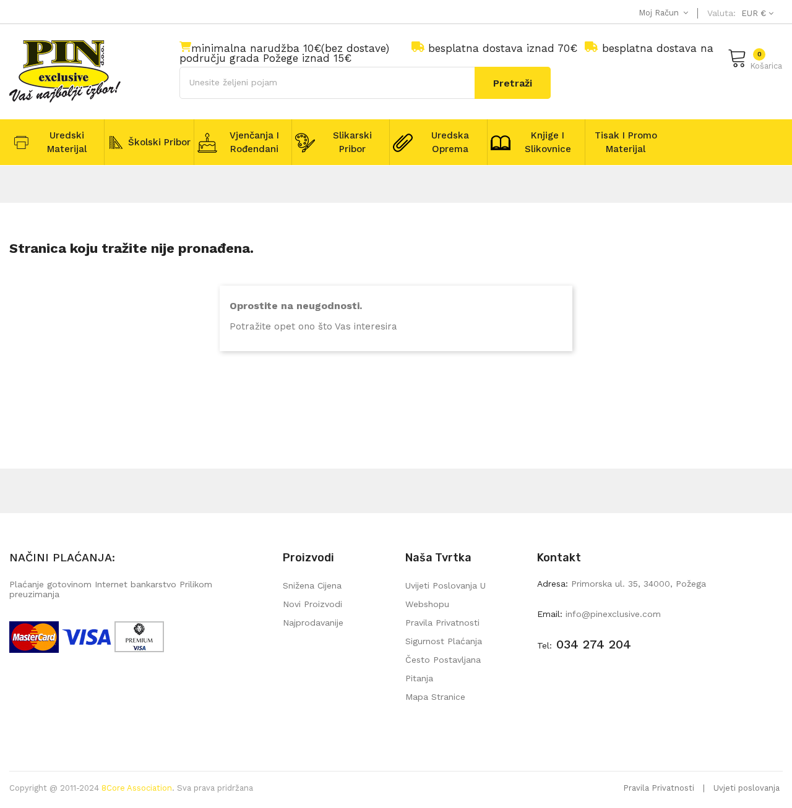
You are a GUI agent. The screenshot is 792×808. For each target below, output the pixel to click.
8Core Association (136, 788)
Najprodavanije (313, 622)
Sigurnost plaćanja (443, 641)
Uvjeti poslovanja (746, 788)
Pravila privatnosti (442, 622)
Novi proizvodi (312, 604)
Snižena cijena (312, 585)
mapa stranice (435, 697)
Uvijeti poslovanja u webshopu (445, 594)
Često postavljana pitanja (443, 669)
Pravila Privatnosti (658, 788)
